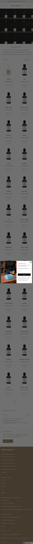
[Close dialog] (31, 262)
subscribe (24, 274)
